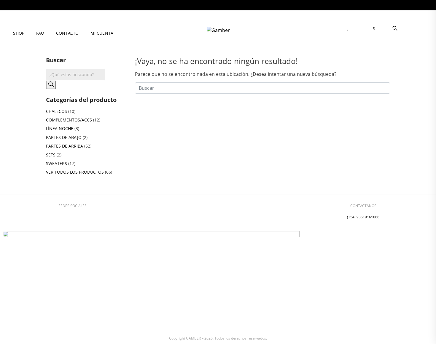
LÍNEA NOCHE (59, 128)
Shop (18, 33)
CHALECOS (56, 111)
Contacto (67, 33)
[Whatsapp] (81, 216)
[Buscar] (51, 85)
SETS (50, 155)
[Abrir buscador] (395, 28)
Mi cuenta (101, 33)
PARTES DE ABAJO (64, 137)
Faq (40, 33)
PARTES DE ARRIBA (64, 146)
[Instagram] (63, 216)
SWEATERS (56, 163)
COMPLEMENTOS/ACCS (69, 120)
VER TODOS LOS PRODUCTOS (75, 172)
